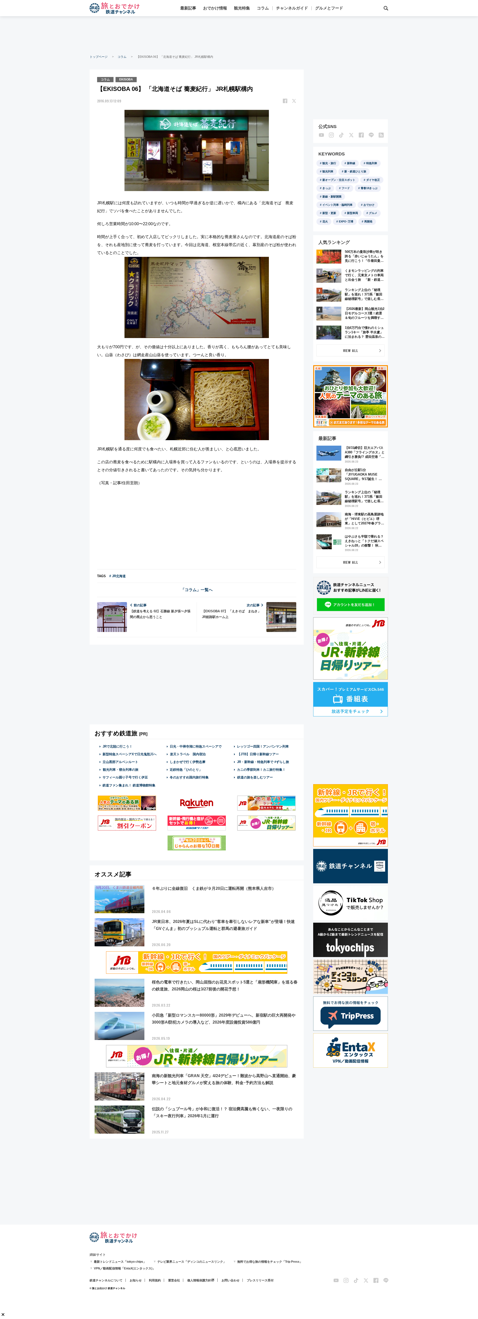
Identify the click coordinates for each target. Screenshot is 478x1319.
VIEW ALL (350, 350)
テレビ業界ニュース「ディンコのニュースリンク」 (191, 1261)
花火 (325, 221)
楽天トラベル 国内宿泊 (188, 754)
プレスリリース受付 (260, 1280)
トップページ (99, 57)
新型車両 (352, 212)
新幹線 (351, 163)
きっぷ (326, 188)
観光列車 (327, 171)
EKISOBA (126, 79)
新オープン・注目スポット (338, 179)
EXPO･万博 (346, 221)
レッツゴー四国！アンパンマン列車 (263, 746)
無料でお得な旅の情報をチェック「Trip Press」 (269, 1261)
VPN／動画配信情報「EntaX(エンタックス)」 (124, 1268)
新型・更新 (329, 212)
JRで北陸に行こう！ (117, 746)
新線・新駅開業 (332, 196)
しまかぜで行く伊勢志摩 (187, 762)
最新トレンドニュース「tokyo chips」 (120, 1261)
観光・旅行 (329, 163)
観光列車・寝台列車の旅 (120, 769)
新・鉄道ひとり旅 (355, 171)
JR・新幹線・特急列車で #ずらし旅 (263, 762)
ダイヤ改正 (373, 179)
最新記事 (188, 8)
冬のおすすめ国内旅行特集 (189, 777)
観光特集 (242, 8)
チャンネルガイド (292, 8)
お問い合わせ (230, 1280)
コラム (263, 8)
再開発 (368, 221)
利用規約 (155, 1280)
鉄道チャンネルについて (106, 1280)
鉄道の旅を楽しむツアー (255, 777)
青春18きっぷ (369, 188)
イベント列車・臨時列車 (337, 204)
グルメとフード (329, 8)
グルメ (373, 212)
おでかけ (368, 204)
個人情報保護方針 (199, 1280)
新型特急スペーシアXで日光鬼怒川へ (130, 754)
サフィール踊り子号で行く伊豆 (125, 777)
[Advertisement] (239, 35)
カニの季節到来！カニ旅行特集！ (261, 769)
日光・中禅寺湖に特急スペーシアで (196, 746)
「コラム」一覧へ (197, 590)
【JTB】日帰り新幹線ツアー (258, 754)
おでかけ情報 (215, 8)
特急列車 (371, 163)
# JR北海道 (117, 576)
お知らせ (136, 1280)
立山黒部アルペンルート (120, 762)
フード (346, 188)
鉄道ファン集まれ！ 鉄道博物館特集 (129, 785)
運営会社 (174, 1280)
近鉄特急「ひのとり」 (186, 769)
